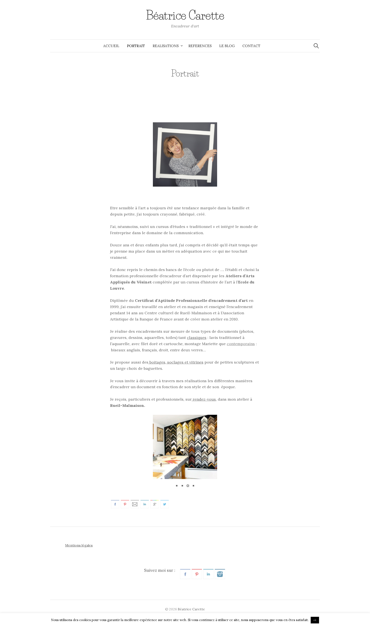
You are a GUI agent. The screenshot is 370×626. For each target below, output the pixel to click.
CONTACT (251, 45)
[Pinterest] (197, 574)
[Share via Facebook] (115, 503)
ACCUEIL (111, 45)
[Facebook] (185, 574)
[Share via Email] (135, 503)
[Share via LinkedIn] (144, 503)
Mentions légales (79, 545)
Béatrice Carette (185, 15)
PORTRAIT (136, 45)
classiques (196, 337)
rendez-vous (204, 399)
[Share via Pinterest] (125, 503)
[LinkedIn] (208, 574)
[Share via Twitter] (164, 503)
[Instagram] (220, 574)
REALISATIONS (166, 45)
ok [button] (314, 620)
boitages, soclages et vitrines (175, 362)
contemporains (241, 343)
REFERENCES (200, 45)
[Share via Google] (154, 503)
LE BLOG (227, 45)
